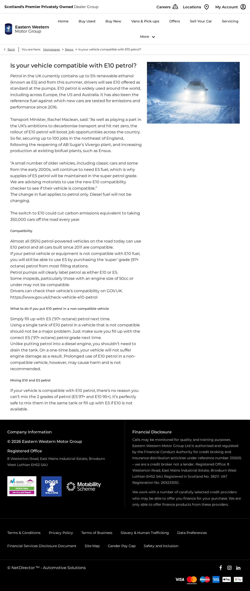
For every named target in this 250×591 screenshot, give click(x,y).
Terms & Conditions (24, 533)
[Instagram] (229, 568)
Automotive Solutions (64, 567)
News (69, 49)
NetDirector (23, 567)
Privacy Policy (61, 533)
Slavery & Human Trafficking (145, 533)
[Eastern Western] (27, 29)
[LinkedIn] (238, 568)
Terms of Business (96, 533)
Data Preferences (192, 533)
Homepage (51, 49)
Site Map (92, 546)
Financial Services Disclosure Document (41, 546)
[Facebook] (221, 568)
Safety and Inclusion (161, 546)
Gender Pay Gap (121, 546)
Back (11, 49)
